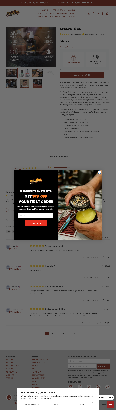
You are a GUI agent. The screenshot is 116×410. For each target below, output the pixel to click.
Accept (56, 404)
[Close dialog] (99, 172)
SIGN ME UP (35, 223)
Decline (81, 404)
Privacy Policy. (46, 398)
